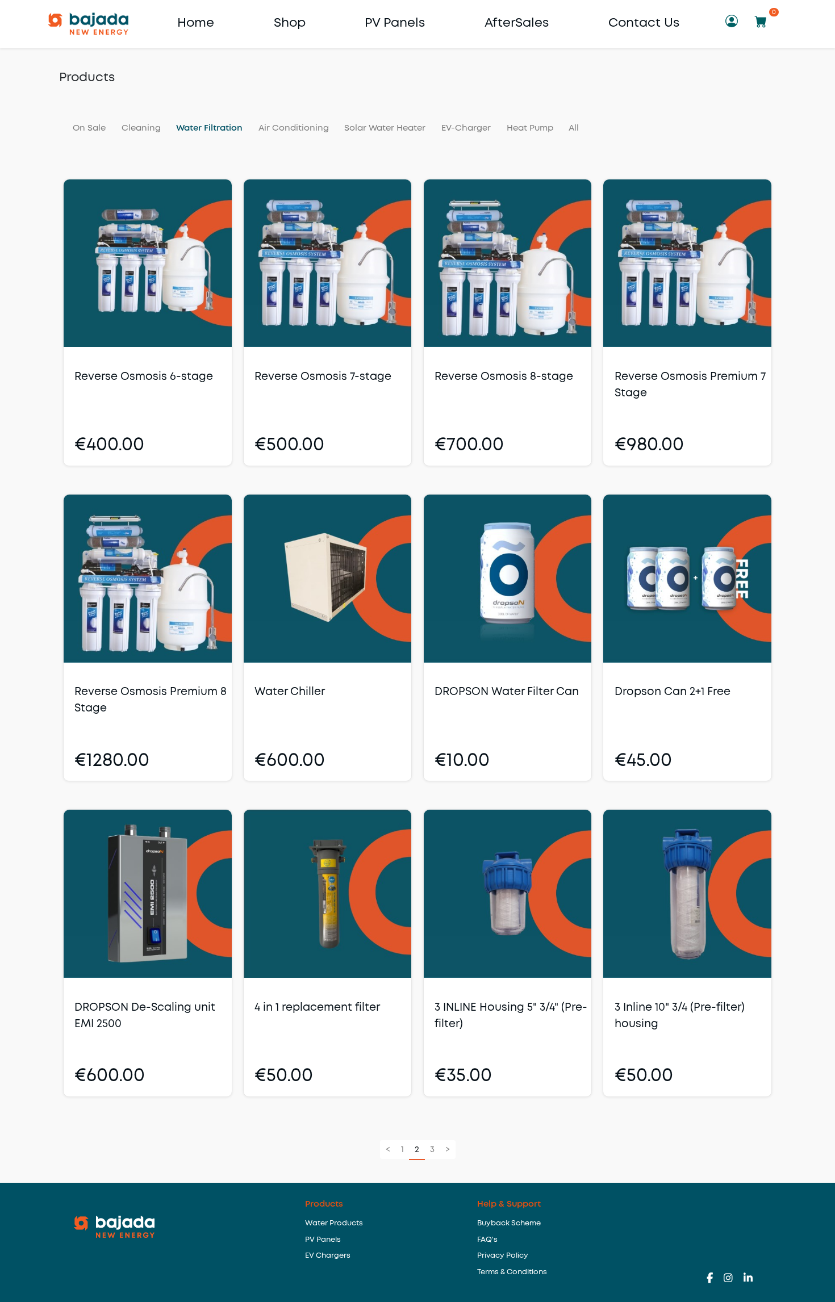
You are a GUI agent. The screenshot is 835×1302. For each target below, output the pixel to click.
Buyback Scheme (509, 1223)
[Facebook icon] (715, 1279)
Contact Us (643, 23)
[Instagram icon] (734, 1279)
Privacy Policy (502, 1255)
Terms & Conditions (512, 1272)
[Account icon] (733, 23)
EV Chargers (327, 1255)
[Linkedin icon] (748, 1279)
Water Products (334, 1223)
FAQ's (487, 1240)
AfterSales (517, 23)
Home (195, 23)
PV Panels (395, 23)
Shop (290, 23)
